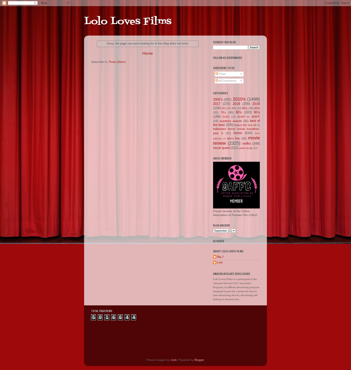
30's (223, 108)
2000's (218, 99)
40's (234, 108)
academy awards (231, 121)
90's (257, 112)
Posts (222, 73)
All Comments (227, 80)
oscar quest (221, 148)
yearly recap (245, 148)
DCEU (226, 116)
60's (257, 108)
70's (223, 112)
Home (147, 53)
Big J (220, 256)
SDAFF (241, 116)
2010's (239, 99)
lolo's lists (233, 138)
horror (238, 133)
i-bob (173, 359)
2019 (256, 103)
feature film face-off (245, 125)
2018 (236, 103)
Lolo (220, 262)
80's (239, 112)
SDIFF (255, 116)
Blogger (199, 359)
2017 (216, 103)
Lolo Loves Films (127, 22)
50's (244, 108)
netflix (246, 143)
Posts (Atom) (117, 61)
